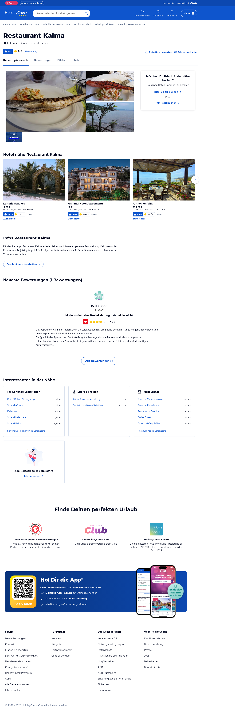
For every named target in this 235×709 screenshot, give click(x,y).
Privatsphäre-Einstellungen (113, 655)
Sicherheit (103, 684)
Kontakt (167, 3)
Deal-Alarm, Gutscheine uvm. (21, 655)
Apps (8, 678)
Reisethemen (151, 661)
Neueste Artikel (152, 667)
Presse (148, 650)
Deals (10, 3)
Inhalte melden (13, 690)
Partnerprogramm (61, 650)
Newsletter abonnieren (18, 661)
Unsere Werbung (153, 644)
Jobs (146, 655)
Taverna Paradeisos (148, 405)
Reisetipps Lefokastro (104, 24)
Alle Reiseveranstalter (17, 684)
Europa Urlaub (10, 24)
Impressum (104, 690)
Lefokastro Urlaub (82, 24)
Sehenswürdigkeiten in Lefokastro (26, 430)
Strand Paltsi (14, 423)
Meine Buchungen (15, 638)
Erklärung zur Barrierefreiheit (114, 678)
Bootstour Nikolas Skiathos (87, 405)
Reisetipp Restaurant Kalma (131, 24)
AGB (100, 667)
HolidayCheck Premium (18, 673)
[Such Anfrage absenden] (86, 13)
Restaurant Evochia (148, 411)
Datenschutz (105, 650)
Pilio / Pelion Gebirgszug (21, 399)
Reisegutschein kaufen (17, 667)
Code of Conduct (60, 655)
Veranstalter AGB (107, 638)
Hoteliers (56, 638)
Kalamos (12, 411)
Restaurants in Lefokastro (152, 430)
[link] (142, 13)
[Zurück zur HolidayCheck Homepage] (16, 13)
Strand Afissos (15, 405)
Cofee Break (144, 417)
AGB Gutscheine (107, 673)
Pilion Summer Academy (86, 399)
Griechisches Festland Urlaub (57, 24)
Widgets (56, 644)
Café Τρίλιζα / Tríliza (149, 423)
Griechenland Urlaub (30, 24)
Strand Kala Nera (16, 417)
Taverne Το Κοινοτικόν (150, 399)
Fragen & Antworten (16, 650)
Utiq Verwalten (106, 661)
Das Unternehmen (154, 638)
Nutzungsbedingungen (111, 644)
